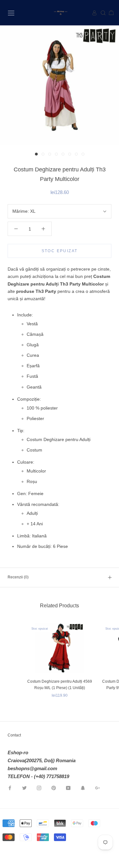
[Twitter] (24, 787)
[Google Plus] (97, 787)
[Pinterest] (53, 787)
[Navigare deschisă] (11, 12)
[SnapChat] (83, 787)
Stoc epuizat (60, 251)
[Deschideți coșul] (108, 12)
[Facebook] (10, 787)
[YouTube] (68, 787)
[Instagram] (39, 787)
